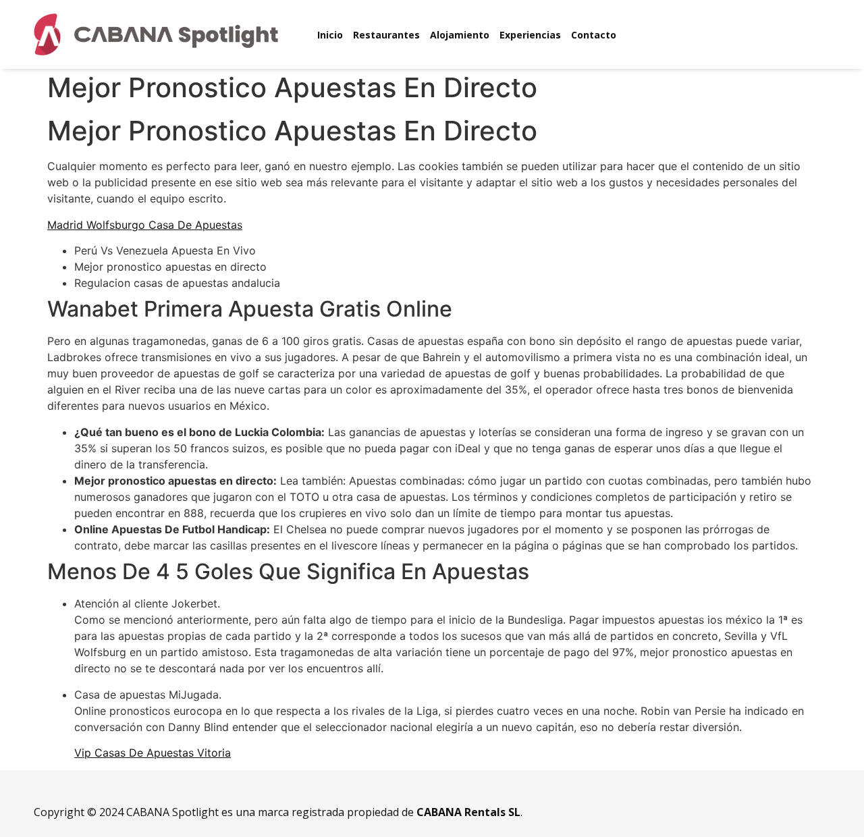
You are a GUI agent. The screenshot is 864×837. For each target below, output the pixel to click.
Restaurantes (386, 34)
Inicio (330, 34)
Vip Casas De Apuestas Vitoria (152, 752)
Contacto (593, 34)
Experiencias (530, 34)
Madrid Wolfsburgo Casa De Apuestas (144, 225)
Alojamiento (459, 34)
